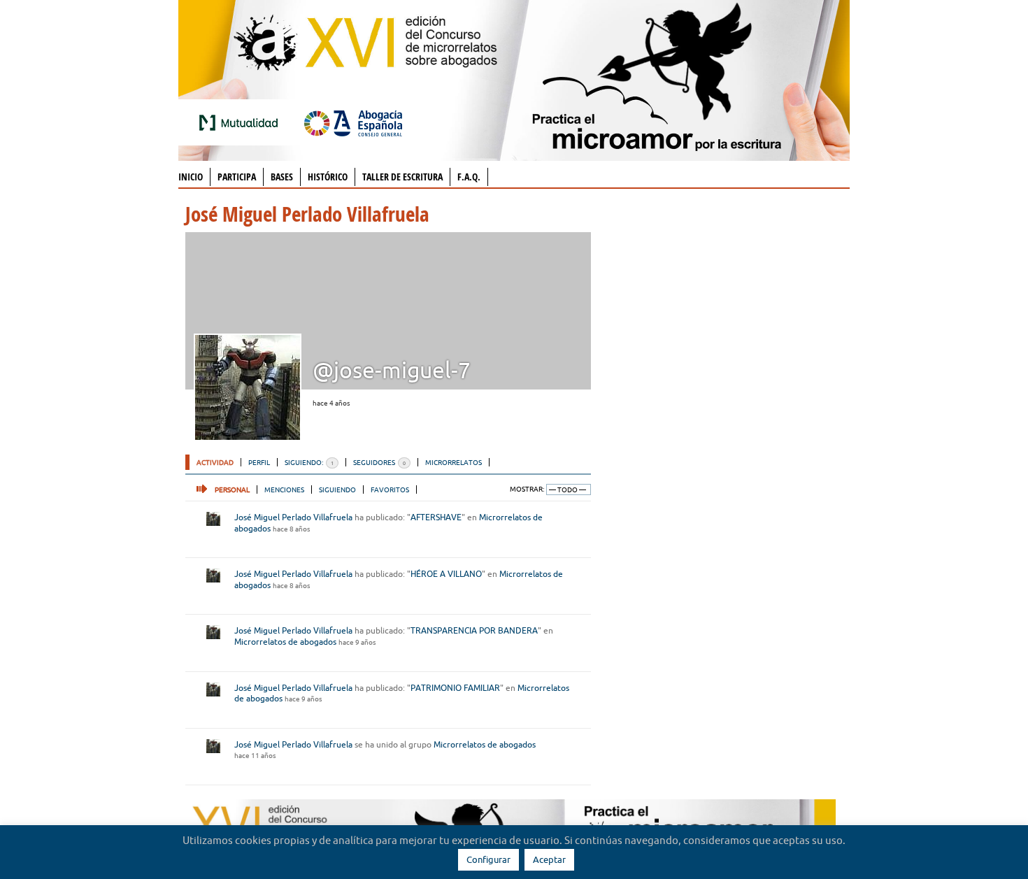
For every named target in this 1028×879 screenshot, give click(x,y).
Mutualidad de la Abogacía (241, 122)
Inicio (190, 176)
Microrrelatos (453, 462)
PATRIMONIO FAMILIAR (455, 687)
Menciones (284, 489)
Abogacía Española (353, 122)
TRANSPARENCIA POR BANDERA (474, 630)
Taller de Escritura (402, 176)
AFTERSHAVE (436, 517)
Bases (282, 176)
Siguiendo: (309, 462)
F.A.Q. (468, 176)
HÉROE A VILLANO (446, 573)
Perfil (259, 462)
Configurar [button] (488, 859)
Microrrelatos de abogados (285, 641)
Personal (232, 489)
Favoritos (390, 489)
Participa (236, 176)
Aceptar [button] (549, 859)
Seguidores (379, 462)
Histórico (328, 176)
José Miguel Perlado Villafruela (293, 517)
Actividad (215, 462)
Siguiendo (337, 489)
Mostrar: (527, 489)
